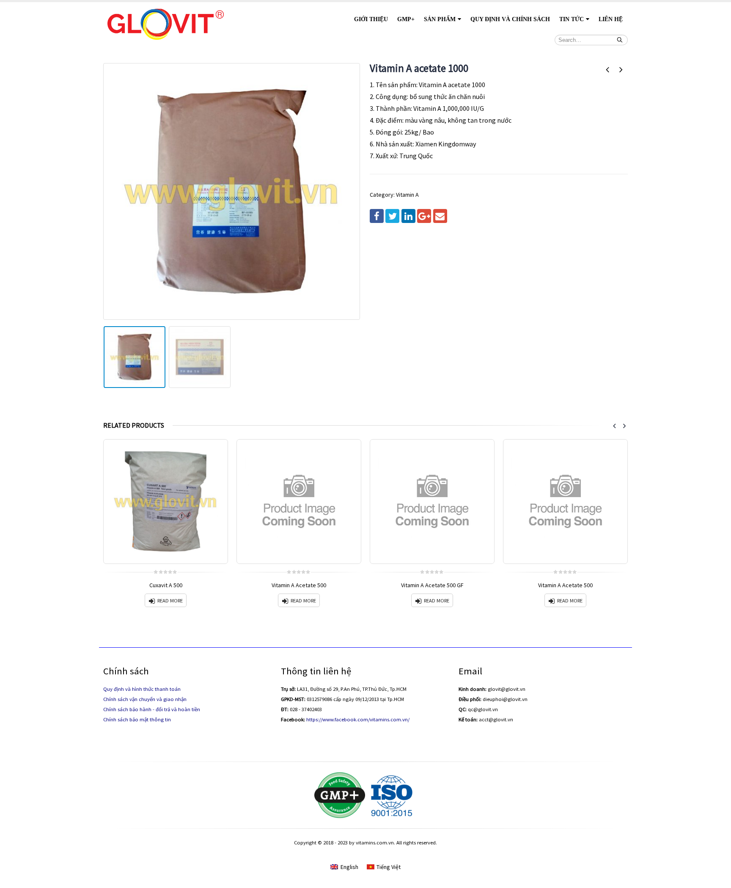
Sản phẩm (440, 19)
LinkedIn (408, 216)
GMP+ (406, 19)
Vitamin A (407, 194)
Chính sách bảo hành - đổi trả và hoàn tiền (151, 709)
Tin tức (571, 19)
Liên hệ (611, 19)
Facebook (377, 216)
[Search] (619, 40)
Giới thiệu (371, 19)
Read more (170, 600)
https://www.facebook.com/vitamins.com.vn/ (357, 719)
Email (440, 216)
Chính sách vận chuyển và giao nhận (145, 699)
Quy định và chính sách (510, 19)
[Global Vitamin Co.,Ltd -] (165, 23)
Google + (424, 216)
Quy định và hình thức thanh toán (142, 689)
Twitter (392, 216)
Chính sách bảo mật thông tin (137, 719)
